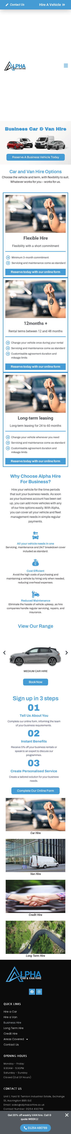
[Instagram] (39, 992)
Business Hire (12, 1023)
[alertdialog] (35, 1122)
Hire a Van (10, 1017)
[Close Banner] (67, 1115)
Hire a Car (10, 1012)
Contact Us (11, 1044)
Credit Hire (10, 1034)
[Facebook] (32, 992)
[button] (4, 652)
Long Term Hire (13, 1028)
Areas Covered (14, 1039)
